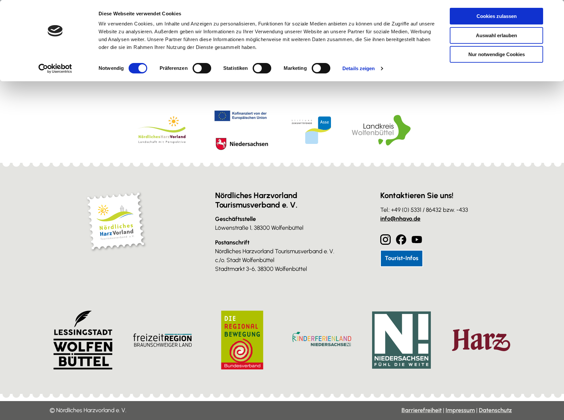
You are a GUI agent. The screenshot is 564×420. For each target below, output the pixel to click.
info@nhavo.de (400, 218)
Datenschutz (495, 410)
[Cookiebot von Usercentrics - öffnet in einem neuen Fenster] (55, 68)
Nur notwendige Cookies (496, 54)
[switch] (202, 68)
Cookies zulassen (497, 16)
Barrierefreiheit (421, 410)
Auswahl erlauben (496, 35)
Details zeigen (358, 68)
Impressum (460, 410)
